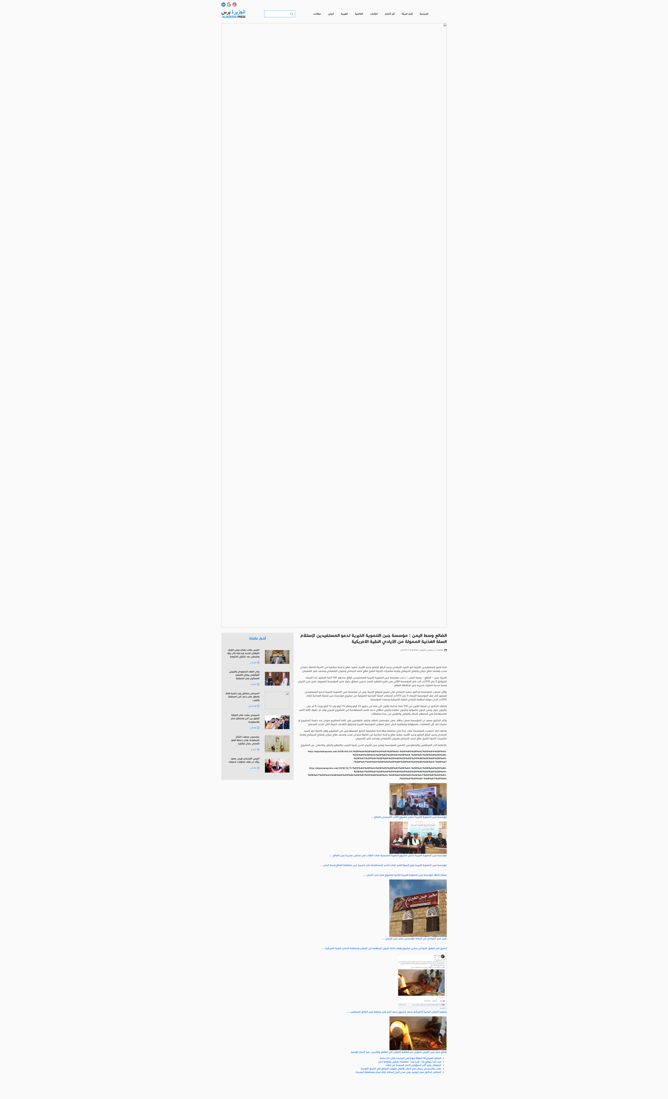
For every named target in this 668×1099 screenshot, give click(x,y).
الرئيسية (424, 13)
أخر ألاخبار (390, 13)
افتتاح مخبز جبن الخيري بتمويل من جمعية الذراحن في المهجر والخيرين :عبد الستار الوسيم (398, 1051)
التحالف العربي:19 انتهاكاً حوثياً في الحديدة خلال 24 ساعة (410, 1058)
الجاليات (374, 13)
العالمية (359, 13)
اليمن (331, 13)
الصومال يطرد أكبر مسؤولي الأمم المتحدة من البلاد (413, 1065)
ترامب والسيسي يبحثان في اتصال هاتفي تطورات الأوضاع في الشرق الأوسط (401, 1068)
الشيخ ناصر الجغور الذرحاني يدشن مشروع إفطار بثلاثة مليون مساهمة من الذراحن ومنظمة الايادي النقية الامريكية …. (384, 948)
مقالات (317, 13)
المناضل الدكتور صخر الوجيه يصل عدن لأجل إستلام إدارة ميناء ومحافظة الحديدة (398, 1072)
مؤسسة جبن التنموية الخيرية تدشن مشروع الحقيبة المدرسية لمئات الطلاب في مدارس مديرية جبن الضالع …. (388, 855)
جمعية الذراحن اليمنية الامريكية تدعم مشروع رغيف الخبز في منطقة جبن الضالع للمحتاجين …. (397, 1011)
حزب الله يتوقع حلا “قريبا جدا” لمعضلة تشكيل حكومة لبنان (409, 1061)
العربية (344, 13)
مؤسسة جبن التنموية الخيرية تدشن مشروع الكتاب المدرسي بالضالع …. (409, 817)
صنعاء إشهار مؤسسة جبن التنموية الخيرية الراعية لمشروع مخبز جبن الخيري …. (405, 874)
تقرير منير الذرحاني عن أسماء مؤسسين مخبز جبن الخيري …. (414, 938)
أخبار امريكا (407, 13)
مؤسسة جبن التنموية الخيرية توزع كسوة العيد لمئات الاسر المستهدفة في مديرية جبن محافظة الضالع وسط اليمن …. (383, 865)
